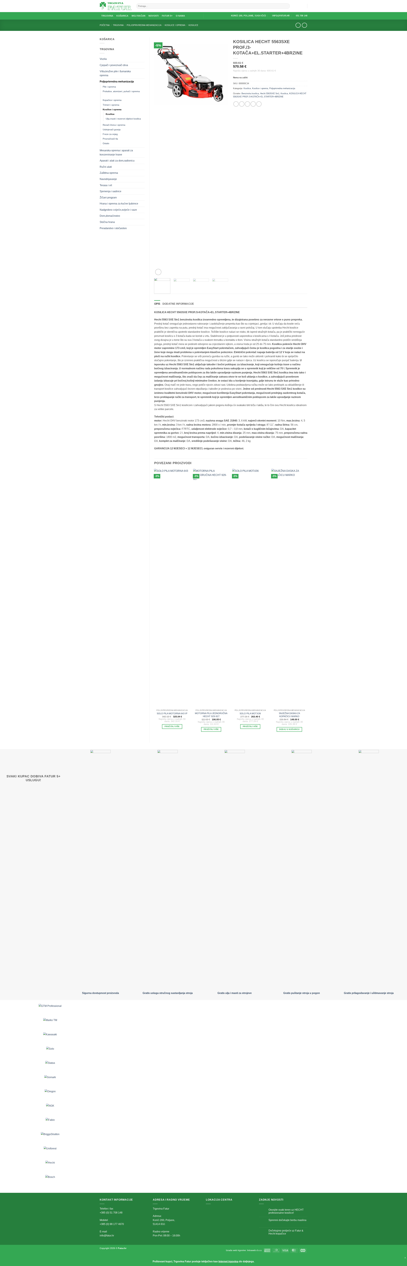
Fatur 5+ (167, 15)
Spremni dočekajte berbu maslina (287, 1220)
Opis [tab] (157, 303)
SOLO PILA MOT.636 (250, 713)
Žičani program (108, 197)
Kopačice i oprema (112, 100)
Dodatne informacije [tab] (178, 303)
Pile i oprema (109, 86)
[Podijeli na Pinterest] (253, 104)
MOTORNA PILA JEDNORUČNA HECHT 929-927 (211, 715)
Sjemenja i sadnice (110, 191)
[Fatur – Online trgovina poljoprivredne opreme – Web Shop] (115, 6)
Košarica (122, 15)
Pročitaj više (172, 726)
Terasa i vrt (106, 185)
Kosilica (284, 93)
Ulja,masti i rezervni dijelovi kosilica (123, 118)
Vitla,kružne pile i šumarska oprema (115, 73)
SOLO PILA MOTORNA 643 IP (172, 713)
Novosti (153, 15)
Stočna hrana (107, 222)
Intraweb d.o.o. (254, 1250)
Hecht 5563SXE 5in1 (269, 93)
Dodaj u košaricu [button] (289, 729)
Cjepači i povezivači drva (114, 65)
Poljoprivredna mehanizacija (144, 25)
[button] (303, 6)
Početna (105, 25)
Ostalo (106, 143)
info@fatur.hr (107, 1235)
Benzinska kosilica (250, 93)
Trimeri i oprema (111, 105)
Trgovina (107, 15)
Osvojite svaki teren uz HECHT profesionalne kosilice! (286, 1211)
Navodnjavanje (108, 179)
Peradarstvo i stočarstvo (113, 228)
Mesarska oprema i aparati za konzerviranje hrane (116, 152)
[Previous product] (304, 25)
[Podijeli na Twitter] (241, 104)
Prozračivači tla (110, 138)
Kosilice (193, 25)
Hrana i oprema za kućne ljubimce (119, 203)
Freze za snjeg (110, 134)
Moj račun (138, 15)
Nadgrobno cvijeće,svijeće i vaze (118, 209)
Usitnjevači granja (112, 129)
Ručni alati (106, 166)
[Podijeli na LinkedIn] (259, 104)
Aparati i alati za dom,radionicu (117, 160)
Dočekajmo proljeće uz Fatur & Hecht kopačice (286, 1232)
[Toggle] (143, 59)
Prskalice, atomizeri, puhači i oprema (121, 91)
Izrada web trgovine (236, 1250)
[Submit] (287, 6)
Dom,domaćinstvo (110, 215)
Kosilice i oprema (175, 25)
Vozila (103, 59)
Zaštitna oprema (109, 173)
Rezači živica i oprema (114, 125)
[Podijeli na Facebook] (236, 104)
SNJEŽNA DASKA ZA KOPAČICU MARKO (289, 715)
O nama (180, 15)
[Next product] (298, 25)
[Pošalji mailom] (247, 104)
